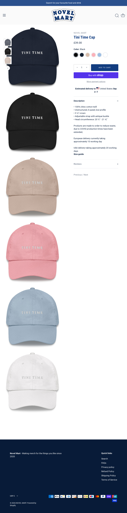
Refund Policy (107, 471)
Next (86, 174)
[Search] (117, 15)
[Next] (8, 68)
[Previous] (8, 35)
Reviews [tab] (78, 164)
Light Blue (99, 55)
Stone (87, 55)
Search (104, 458)
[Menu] (4, 15)
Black (76, 55)
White (105, 55)
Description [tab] (79, 101)
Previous (78, 174)
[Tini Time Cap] (8, 42)
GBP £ (12, 496)
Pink (93, 55)
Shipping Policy (108, 475)
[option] (8, 42)
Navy (82, 55)
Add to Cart (105, 67)
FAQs (103, 463)
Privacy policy (107, 467)
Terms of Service (109, 480)
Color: (79, 49)
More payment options (96, 81)
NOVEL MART (80, 33)
